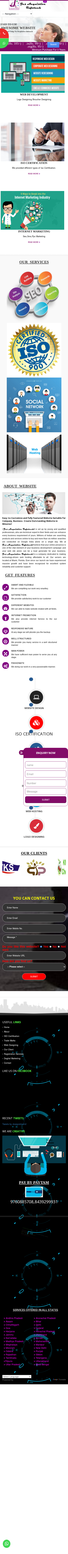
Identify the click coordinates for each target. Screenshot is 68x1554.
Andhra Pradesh (14, 1318)
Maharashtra (42, 1341)
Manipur (39, 1344)
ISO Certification (11, 1036)
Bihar (38, 1321)
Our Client (9, 1049)
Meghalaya (11, 1344)
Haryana (10, 1331)
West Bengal (42, 1364)
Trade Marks (9, 1040)
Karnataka (11, 1338)
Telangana (41, 1357)
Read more (33, 105)
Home (6, 1027)
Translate (62, 1379)
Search (53, 44)
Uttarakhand (42, 1361)
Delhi (38, 1324)
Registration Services (14, 1053)
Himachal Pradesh (45, 1331)
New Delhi (40, 1347)
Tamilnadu (11, 1357)
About (6, 1031)
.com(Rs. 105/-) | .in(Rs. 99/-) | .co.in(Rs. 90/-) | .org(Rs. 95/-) (34, 45)
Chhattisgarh (12, 1324)
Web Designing (11, 1044)
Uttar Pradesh (12, 1364)
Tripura (8, 1361)
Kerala (39, 1338)
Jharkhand (41, 1334)
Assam (9, 1321)
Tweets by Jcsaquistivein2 (14, 1124)
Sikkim (39, 1354)
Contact (7, 1062)
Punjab (39, 1351)
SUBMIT (46, 799)
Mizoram (10, 1347)
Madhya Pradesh (14, 1341)
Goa (7, 1328)
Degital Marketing (12, 1058)
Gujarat (39, 1328)
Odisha (9, 1351)
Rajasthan (10, 1354)
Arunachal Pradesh (45, 1318)
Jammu (9, 1334)
